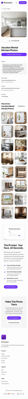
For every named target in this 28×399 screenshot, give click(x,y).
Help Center (4, 372)
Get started (22, 2)
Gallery (3, 354)
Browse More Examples (14, 322)
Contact (3, 374)
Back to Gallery (6, 8)
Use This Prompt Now (11, 287)
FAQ (2, 369)
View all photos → (22, 106)
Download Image (15, 40)
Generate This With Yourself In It (14, 54)
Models (3, 360)
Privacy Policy (4, 381)
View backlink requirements (8, 90)
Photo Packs (4, 358)
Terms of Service (5, 383)
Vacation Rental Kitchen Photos (8, 80)
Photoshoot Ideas (5, 356)
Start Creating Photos (14, 318)
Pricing (2, 362)
